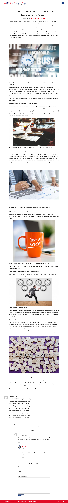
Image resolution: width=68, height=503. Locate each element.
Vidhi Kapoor (35, 18)
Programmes (23, 501)
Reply (19, 442)
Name (19, 466)
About (48, 3)
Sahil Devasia (24, 446)
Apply (34, 501)
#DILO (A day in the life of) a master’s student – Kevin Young (48, 425)
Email (19, 471)
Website (22, 476)
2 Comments (42, 18)
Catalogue (30, 501)
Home (43, 3)
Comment (20, 481)
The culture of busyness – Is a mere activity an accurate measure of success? (19, 425)
